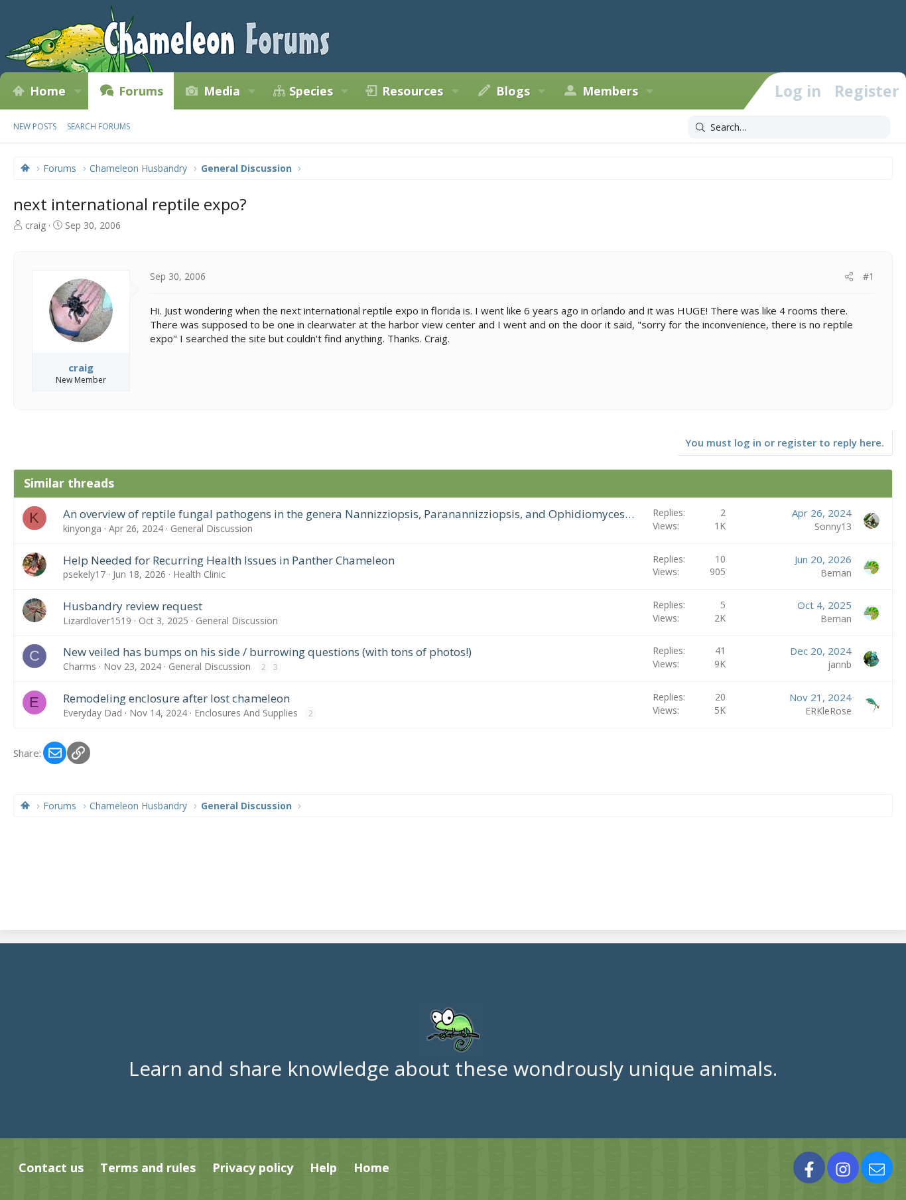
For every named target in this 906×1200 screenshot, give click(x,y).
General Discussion (211, 528)
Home (48, 91)
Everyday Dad (92, 712)
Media (222, 91)
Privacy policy (252, 1167)
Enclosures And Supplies (246, 712)
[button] (77, 90)
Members (610, 91)
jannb (840, 664)
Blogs (513, 91)
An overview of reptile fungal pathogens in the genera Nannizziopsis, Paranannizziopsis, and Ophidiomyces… (348, 513)
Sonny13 (833, 526)
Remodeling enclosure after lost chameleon (176, 698)
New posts (34, 126)
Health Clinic (199, 574)
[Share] (849, 276)
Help (323, 1167)
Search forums (98, 126)
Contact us (51, 1167)
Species (311, 91)
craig (35, 225)
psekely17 (84, 574)
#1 (868, 276)
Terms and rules (148, 1167)
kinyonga (82, 528)
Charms (79, 666)
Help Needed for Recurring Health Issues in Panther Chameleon (229, 560)
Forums (141, 91)
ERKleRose (828, 710)
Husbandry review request (132, 606)
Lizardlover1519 (97, 620)
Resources (412, 91)
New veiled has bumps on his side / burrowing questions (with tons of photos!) (267, 651)
